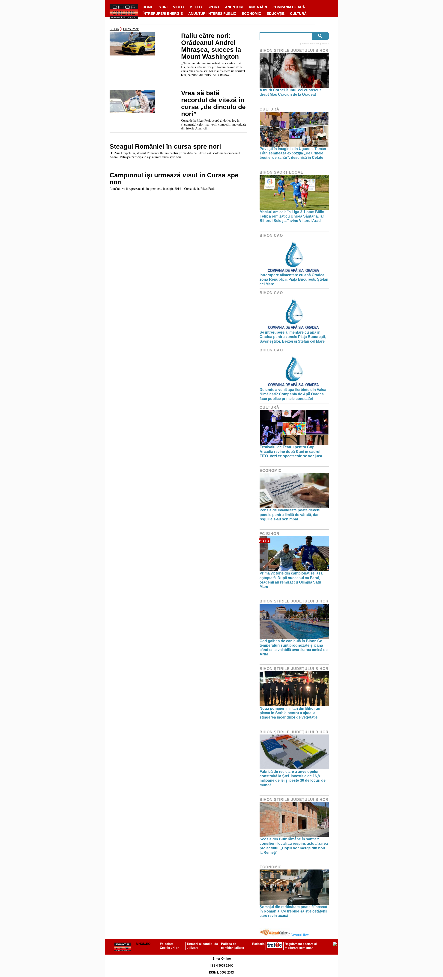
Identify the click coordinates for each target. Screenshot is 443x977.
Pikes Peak (131, 29)
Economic (251, 13)
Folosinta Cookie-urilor (169, 945)
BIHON (114, 29)
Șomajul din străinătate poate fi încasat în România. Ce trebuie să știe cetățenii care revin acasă (293, 911)
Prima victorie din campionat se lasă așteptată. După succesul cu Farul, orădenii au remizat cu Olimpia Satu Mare (291, 580)
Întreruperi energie (163, 13)
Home (148, 7)
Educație (275, 13)
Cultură (298, 13)
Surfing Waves (321, 43)
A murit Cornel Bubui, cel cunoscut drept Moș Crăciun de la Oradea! (290, 92)
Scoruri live (299, 935)
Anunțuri (234, 7)
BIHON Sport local (281, 172)
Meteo (195, 7)
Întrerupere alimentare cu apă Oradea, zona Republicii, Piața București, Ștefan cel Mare (294, 279)
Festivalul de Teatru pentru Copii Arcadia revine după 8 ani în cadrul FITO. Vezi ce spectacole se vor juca (291, 451)
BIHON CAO (271, 235)
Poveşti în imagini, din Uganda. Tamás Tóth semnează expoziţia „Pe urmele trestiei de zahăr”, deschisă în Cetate (293, 153)
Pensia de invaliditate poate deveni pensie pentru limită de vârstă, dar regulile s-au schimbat (290, 514)
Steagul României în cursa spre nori (165, 146)
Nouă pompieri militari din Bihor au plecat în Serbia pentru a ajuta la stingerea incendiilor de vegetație (290, 713)
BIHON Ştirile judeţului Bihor (294, 50)
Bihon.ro (143, 944)
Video (178, 7)
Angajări (258, 7)
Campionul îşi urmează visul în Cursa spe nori (174, 179)
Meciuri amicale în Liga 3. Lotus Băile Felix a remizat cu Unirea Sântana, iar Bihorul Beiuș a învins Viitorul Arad (292, 216)
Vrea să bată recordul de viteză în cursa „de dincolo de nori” (213, 103)
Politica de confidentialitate (232, 945)
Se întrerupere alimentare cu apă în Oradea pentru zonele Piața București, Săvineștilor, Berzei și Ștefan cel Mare (293, 336)
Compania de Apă (288, 7)
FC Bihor (269, 534)
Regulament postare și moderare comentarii (301, 945)
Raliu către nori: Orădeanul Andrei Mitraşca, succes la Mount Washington (211, 46)
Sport (213, 7)
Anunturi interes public (212, 13)
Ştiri (163, 7)
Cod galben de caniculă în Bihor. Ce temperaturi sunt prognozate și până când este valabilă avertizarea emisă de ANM (294, 647)
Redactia (258, 944)
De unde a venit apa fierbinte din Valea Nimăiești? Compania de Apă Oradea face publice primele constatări (293, 394)
